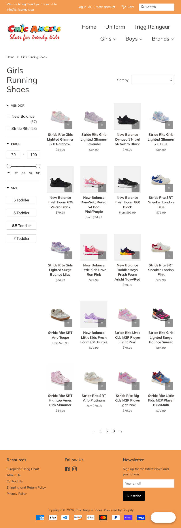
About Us (14, 475)
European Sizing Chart (23, 469)
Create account (104, 7)
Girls (106, 38)
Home (89, 26)
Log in (81, 7)
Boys (132, 38)
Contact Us (15, 481)
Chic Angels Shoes (88, 510)
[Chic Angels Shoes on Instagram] (74, 470)
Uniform (115, 26)
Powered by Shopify (119, 510)
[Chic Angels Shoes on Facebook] (67, 470)
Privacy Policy (17, 493)
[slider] (9, 166)
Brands (161, 38)
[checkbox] (24, 119)
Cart (131, 7)
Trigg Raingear (152, 26)
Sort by (122, 80)
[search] (156, 7)
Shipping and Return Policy (26, 487)
